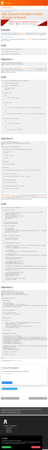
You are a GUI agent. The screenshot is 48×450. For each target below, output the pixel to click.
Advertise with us (9, 427)
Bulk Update (27, 23)
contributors (3, 410)
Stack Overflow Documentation (25, 409)
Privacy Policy (9, 432)
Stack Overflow (18, 412)
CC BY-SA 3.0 (17, 410)
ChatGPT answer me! (7, 382)
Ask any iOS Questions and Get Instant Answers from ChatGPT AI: (15, 371)
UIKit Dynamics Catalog (16, 360)
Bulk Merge (33, 23)
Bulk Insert (12, 23)
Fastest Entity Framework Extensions (24, 22)
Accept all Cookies (6, 447)
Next (44, 398)
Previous (4, 398)
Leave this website (36, 447)
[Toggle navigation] (45, 3)
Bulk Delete (19, 23)
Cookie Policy (9, 430)
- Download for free (10, 388)
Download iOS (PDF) (7, 7)
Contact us (8, 429)
